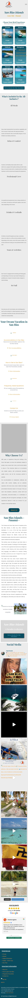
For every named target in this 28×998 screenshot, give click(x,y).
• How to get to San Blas (8, 971)
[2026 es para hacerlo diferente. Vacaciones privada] (14, 831)
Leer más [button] (6, 931)
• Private (4, 954)
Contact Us (14, 408)
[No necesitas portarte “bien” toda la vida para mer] (14, 884)
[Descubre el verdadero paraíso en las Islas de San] (14, 751)
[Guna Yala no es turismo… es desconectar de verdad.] (14, 698)
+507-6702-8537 (9, 992)
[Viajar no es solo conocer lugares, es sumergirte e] (14, 724)
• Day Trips (4, 962)
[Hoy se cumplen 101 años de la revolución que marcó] (14, 857)
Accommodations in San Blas (14, 340)
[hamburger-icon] (26, 4)
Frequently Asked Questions (14, 386)
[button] (2, 609)
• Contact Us (5, 976)
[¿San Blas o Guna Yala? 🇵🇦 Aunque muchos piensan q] (14, 671)
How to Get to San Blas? (14, 362)
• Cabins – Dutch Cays (7, 960)
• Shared (4, 956)
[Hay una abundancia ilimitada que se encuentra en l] (14, 804)
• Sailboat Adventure (7, 958)
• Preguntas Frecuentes (8, 974)
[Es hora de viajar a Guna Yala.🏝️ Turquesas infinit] (14, 778)
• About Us (4, 969)
